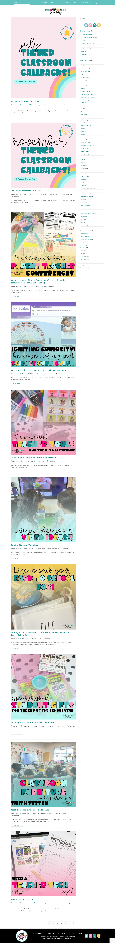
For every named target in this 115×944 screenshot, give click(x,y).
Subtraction (83, 228)
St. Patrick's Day (84, 225)
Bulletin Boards (84, 77)
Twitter (82, 253)
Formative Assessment (85, 125)
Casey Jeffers (15, 105)
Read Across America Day (86, 196)
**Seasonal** (36, 726)
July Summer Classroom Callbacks (27, 101)
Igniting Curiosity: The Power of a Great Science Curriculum (38, 370)
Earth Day (82, 103)
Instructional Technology (86, 145)
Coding (82, 88)
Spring (81, 222)
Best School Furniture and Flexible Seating (30, 809)
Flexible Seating (62, 813)
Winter (82, 262)
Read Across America (85, 194)
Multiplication (83, 174)
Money (82, 162)
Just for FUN (83, 148)
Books (81, 74)
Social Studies (83, 216)
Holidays (82, 137)
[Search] (28, 2)
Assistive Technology (64, 903)
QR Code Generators (85, 191)
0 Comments (15, 107)
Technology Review (84, 236)
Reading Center (84, 202)
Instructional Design (85, 142)
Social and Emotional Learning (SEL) (88, 213)
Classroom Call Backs (62, 105)
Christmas (82, 80)
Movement (83, 171)
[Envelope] (86, 25)
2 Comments (65, 548)
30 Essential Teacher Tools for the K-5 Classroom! (34, 457)
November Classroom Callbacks (26, 190)
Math (81, 159)
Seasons (82, 211)
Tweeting (82, 250)
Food (81, 122)
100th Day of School (85, 49)
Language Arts (83, 151)
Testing (82, 242)
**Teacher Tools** (51, 105)
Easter (81, 105)
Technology (83, 233)
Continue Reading (16, 116)
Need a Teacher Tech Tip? (22, 899)
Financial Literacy (84, 117)
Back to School (83, 63)
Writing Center (83, 267)
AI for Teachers (83, 54)
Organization (83, 179)
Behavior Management (53, 548)
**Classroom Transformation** (87, 37)
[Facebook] (90, 25)
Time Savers (83, 247)
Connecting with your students (87, 97)
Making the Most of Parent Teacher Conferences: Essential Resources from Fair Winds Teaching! (38, 281)
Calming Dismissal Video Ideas (25, 545)
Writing (82, 265)
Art (81, 57)
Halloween (82, 134)
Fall (81, 111)
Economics (83, 108)
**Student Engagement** (38, 105)
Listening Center (84, 154)
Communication (84, 91)
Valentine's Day (84, 259)
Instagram (82, 139)
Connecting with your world (86, 100)
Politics (82, 182)
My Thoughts (83, 176)
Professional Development (86, 188)
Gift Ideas (82, 131)
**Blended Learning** (41, 903)
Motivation (83, 168)
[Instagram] (99, 25)
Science (63, 374)
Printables (82, 185)
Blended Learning (84, 68)
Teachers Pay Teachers (85, 230)
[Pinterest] (95, 25)
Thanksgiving (83, 245)
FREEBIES (82, 128)
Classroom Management (86, 85)
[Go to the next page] (73, 923)
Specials (82, 219)
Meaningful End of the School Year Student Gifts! (33, 722)
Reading (82, 199)
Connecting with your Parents (87, 94)
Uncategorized (83, 256)
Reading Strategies (84, 205)
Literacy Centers (84, 157)
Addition (82, 51)
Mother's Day (83, 165)
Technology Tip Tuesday (86, 239)
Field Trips (82, 114)
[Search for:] (92, 18)
